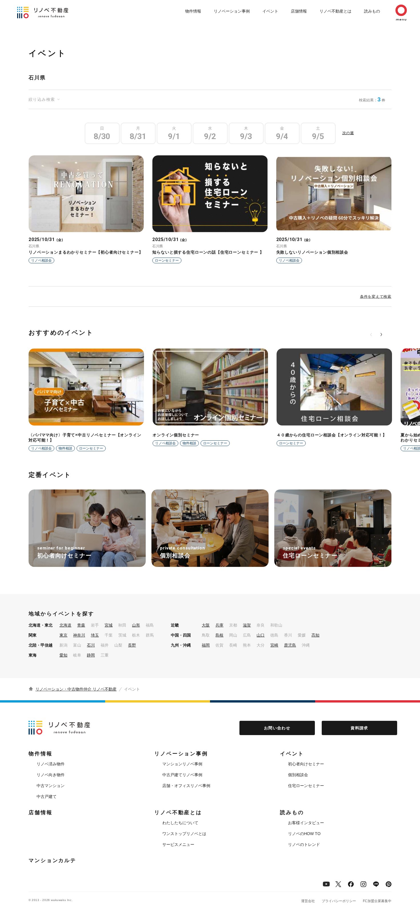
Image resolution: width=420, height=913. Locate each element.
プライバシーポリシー (339, 901)
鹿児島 (290, 645)
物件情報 (193, 11)
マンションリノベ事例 (182, 764)
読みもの (372, 11)
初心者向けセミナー (306, 764)
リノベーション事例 (232, 11)
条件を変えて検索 (375, 296)
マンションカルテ (52, 860)
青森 (81, 625)
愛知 (63, 655)
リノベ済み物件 (51, 764)
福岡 (206, 645)
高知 (315, 635)
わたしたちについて (180, 823)
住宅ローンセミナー (306, 786)
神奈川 (79, 635)
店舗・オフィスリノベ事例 (186, 786)
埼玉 (95, 635)
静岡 (91, 655)
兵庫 (219, 625)
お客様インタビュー (306, 823)
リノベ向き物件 (51, 775)
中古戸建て (47, 796)
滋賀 (247, 625)
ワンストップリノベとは (184, 834)
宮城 (109, 625)
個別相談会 (298, 775)
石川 (91, 645)
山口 (261, 635)
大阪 (206, 625)
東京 (63, 635)
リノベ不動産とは (335, 11)
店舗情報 (299, 11)
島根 (219, 635)
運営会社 (308, 901)
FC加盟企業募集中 (377, 901)
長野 (132, 645)
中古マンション (51, 786)
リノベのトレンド (304, 844)
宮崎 (274, 645)
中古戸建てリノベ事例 (182, 775)
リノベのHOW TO (304, 834)
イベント (270, 11)
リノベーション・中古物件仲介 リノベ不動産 (76, 689)
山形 (136, 625)
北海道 (65, 625)
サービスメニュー (178, 844)
